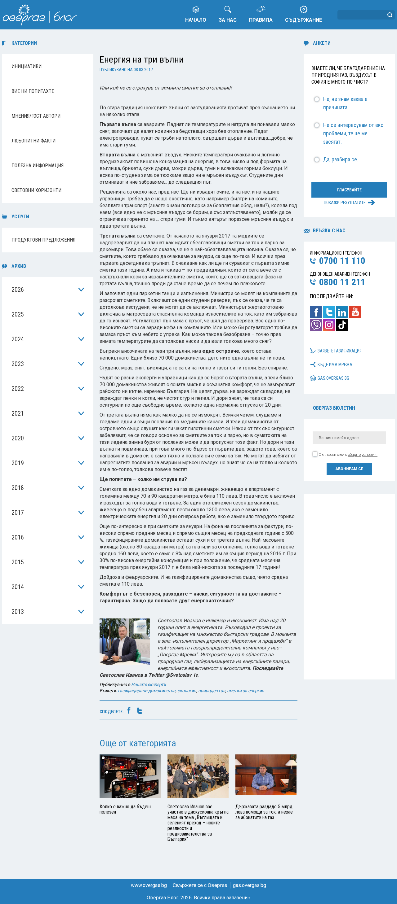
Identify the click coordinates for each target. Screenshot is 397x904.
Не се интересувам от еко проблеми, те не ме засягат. (353, 133)
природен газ (211, 690)
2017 (17, 512)
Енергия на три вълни (142, 59)
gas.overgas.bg (333, 378)
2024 (17, 339)
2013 (17, 611)
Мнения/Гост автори (35, 116)
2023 (17, 364)
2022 (17, 388)
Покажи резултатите (345, 202)
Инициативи (26, 66)
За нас (228, 20)
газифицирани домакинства (147, 690)
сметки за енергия (245, 690)
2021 (17, 413)
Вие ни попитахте (32, 91)
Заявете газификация (340, 350)
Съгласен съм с (348, 454)
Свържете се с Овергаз (200, 885)
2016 (17, 537)
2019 (17, 463)
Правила (261, 20)
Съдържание (303, 20)
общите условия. (362, 454)
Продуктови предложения (43, 240)
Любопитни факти (33, 141)
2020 (17, 438)
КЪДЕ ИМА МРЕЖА (335, 364)
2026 (17, 289)
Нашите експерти (148, 684)
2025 (17, 314)
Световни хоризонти (36, 190)
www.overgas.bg (149, 885)
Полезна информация (37, 165)
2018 (17, 487)
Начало (195, 20)
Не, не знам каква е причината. (345, 103)
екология (186, 690)
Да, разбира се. (340, 159)
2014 (17, 587)
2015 (17, 562)
